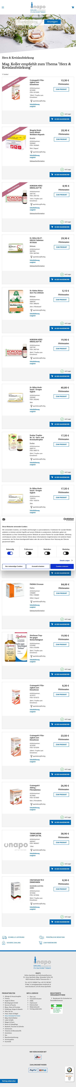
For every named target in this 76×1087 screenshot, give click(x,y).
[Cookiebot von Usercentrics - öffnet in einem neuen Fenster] (65, 519)
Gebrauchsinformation (37, 161)
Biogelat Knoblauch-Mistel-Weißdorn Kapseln (37, 132)
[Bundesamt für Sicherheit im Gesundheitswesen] (62, 1008)
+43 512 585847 (32, 982)
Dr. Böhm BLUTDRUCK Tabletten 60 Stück (36, 240)
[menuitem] (16, 996)
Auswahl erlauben (38, 566)
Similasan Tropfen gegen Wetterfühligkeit (36, 637)
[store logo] (38, 7)
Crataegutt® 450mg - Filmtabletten (35, 787)
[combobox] (29, 21)
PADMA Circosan (36, 584)
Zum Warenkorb (50, 943)
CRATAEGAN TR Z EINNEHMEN (37, 881)
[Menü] (73, 1067)
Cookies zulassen (62, 566)
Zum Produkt (61, 89)
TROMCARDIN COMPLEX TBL (35, 834)
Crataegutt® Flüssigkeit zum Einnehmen (37, 82)
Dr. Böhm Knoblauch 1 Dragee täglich (36, 389)
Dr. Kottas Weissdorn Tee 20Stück (37, 292)
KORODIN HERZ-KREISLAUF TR (36, 187)
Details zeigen (65, 560)
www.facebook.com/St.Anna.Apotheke (38, 986)
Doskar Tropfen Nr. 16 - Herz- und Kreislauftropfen (37, 437)
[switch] (28, 553)
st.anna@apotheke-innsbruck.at (40, 984)
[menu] (14, 1019)
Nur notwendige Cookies (13, 566)
